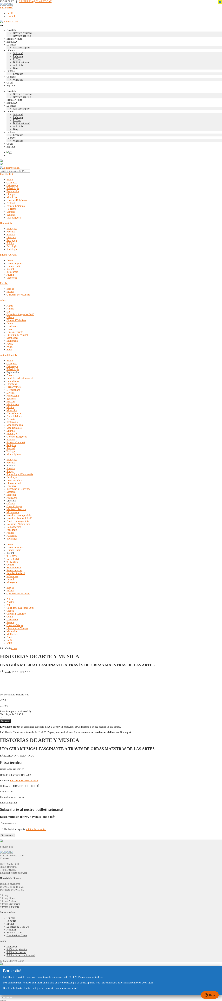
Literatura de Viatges (17, 335)
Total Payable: (7, 714)
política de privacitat (36, 829)
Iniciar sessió (6, 7)
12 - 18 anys (13, 558)
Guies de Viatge (15, 332)
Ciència (10, 317)
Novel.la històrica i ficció (19, 518)
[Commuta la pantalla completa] (4, 997)
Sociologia (12, 249)
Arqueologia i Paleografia (20, 474)
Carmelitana (13, 381)
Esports (10, 329)
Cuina (10, 323)
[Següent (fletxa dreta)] (4, 1000)
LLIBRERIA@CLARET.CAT (35, 1)
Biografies (12, 228)
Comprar (5, 721)
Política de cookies (16, 952)
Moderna (11, 494)
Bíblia (10, 179)
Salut (9, 349)
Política (10, 243)
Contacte (11, 76)
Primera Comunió (16, 206)
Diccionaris (12, 326)
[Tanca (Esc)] (11, 997)
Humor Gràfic (14, 266)
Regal (10, 346)
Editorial (11, 71)
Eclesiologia (13, 188)
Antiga (10, 471)
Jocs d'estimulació (16, 573)
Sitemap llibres (7, 898)
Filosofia (11, 231)
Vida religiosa (14, 217)
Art (8, 311)
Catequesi (12, 182)
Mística (10, 407)
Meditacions (13, 404)
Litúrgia (11, 194)
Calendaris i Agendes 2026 (20, 314)
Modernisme (13, 512)
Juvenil (10, 274)
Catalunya (12, 477)
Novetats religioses (22, 33)
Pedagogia (12, 240)
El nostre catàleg (11, 167)
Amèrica (11, 468)
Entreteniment (14, 567)
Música (10, 291)
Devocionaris (13, 389)
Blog (15, 68)
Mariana (11, 401)
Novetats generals (22, 35)
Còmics (10, 564)
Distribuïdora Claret (17, 935)
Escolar (4, 283)
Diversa (10, 392)
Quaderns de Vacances (18, 294)
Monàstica (12, 410)
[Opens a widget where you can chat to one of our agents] (210, 995)
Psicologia (12, 246)
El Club (17, 59)
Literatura (11, 237)
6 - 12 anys (12, 561)
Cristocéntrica (14, 386)
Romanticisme (14, 527)
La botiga (18, 56)
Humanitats (6, 223)
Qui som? (18, 53)
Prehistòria (12, 497)
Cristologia (12, 185)
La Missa (11, 44)
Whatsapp (18, 79)
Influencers (12, 271)
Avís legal (12, 946)
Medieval (11, 491)
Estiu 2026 (12, 41)
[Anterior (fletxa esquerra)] (1, 1000)
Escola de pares (14, 263)
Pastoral (11, 203)
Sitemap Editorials (9, 906)
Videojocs (12, 277)
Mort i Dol (12, 197)
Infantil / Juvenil (8, 254)
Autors (3, 355)
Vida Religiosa (14, 427)
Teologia (11, 214)
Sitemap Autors (8, 901)
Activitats (18, 65)
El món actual (14, 483)
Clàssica (11, 503)
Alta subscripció (21, 47)
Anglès (10, 308)
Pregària (11, 419)
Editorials (12, 355)
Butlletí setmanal (21, 62)
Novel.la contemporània (19, 515)
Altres (3, 300)
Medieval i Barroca (16, 509)
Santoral (11, 211)
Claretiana (12, 384)
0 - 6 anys (12, 555)
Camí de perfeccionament (20, 378)
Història (11, 234)
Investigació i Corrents (18, 489)
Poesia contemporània (18, 521)
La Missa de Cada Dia (18, 926)
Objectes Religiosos (17, 200)
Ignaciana (11, 398)
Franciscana (13, 395)
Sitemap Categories (10, 904)
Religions (11, 208)
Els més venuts (14, 38)
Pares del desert (14, 416)
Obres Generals (14, 413)
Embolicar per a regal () (15, 711)
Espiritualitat (6, 174)
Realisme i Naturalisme (18, 524)
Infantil (10, 269)
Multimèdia (12, 340)
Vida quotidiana (15, 424)
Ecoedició (18, 73)
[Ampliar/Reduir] (1, 997)
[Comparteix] (8, 997)
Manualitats (12, 337)
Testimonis (12, 422)
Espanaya (11, 486)
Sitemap (4, 895)
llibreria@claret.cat (17, 872)
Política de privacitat (17, 949)
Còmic (10, 260)
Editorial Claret (14, 932)
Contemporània (14, 480)
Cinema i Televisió (16, 320)
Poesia (10, 343)
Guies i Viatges (14, 506)
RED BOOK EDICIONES (24, 780)
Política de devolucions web (21, 955)
